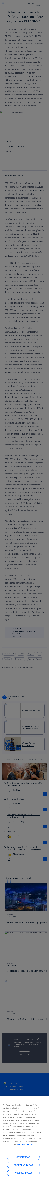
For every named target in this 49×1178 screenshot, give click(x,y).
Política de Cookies (24, 1144)
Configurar (23, 1157)
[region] (24, 1137)
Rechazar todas (23, 1165)
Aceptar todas (23, 1173)
